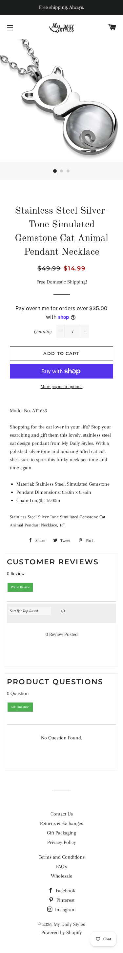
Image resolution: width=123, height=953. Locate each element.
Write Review (20, 587)
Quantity (43, 331)
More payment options (62, 386)
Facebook (64, 891)
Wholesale (61, 876)
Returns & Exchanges (61, 823)
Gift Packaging (61, 833)
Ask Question (20, 707)
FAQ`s (61, 866)
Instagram (65, 910)
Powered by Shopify (61, 932)
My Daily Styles (69, 924)
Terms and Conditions (62, 857)
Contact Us (62, 814)
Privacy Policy (61, 842)
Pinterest (64, 900)
